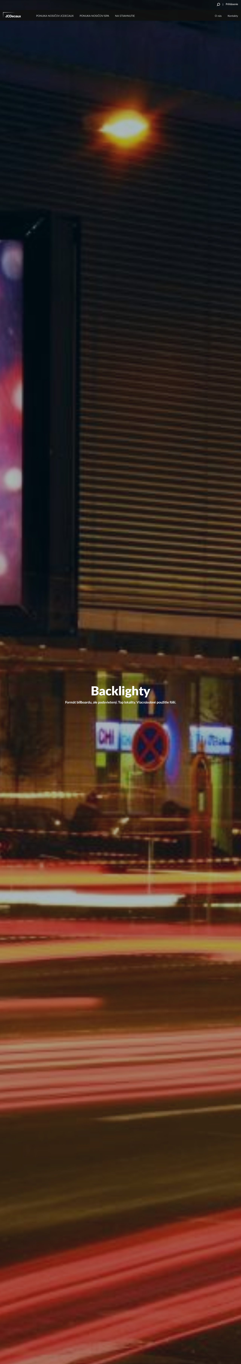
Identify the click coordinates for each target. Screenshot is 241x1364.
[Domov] (17, 15)
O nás (218, 16)
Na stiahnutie (125, 16)
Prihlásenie (232, 4)
